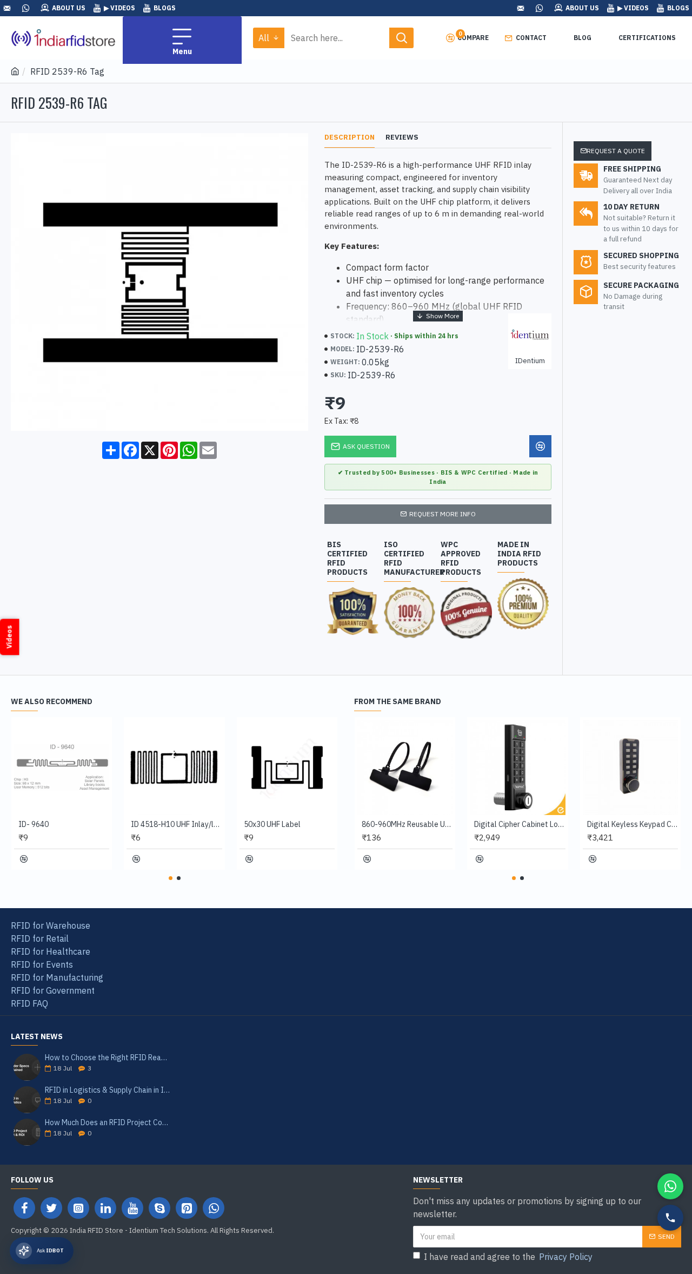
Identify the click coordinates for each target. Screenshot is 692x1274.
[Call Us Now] (670, 1218)
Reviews (401, 137)
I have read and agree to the (508, 1256)
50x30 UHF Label (272, 824)
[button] (170, 878)
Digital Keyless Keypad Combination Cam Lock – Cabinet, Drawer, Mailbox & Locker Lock (632, 824)
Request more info (442, 514)
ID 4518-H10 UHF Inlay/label (176, 824)
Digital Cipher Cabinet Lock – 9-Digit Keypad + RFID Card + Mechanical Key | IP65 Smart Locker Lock (519, 824)
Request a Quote (616, 151)
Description (349, 137)
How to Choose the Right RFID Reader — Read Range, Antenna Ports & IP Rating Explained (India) (108, 1058)
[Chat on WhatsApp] (670, 1186)
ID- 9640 (33, 824)
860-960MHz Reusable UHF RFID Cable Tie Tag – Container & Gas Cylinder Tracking (407, 824)
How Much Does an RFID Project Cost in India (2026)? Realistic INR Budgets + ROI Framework (108, 1123)
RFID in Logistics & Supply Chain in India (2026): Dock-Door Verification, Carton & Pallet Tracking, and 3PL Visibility (108, 1090)
